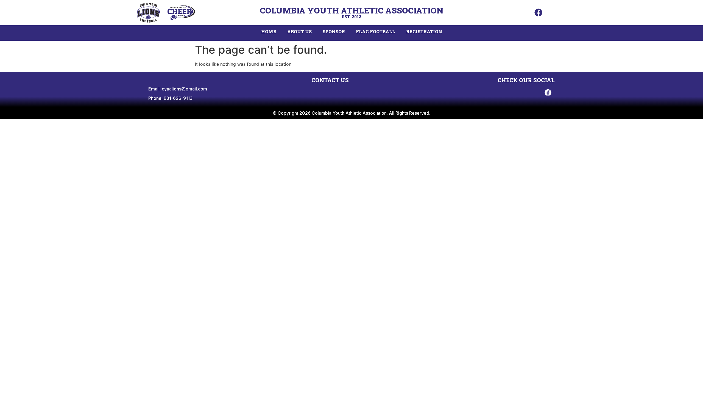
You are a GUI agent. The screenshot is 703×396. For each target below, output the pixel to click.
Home (268, 31)
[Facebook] (538, 13)
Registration (424, 31)
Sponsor (334, 31)
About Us (299, 31)
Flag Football (375, 31)
